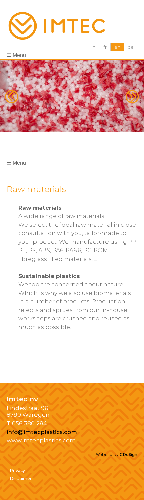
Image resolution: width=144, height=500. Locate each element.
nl (94, 47)
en (117, 47)
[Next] (132, 96)
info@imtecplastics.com (42, 432)
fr (105, 47)
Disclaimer (21, 478)
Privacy (17, 470)
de (131, 47)
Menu (19, 55)
